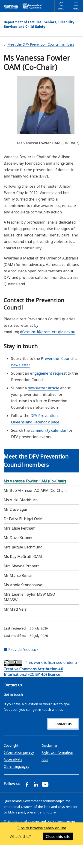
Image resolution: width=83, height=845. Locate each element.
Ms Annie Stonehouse (23, 584)
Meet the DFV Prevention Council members (40, 44)
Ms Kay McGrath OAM (23, 556)
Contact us (63, 724)
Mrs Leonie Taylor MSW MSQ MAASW (29, 597)
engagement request (48, 373)
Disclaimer (49, 745)
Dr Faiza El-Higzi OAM (23, 518)
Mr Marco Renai (18, 575)
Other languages (16, 766)
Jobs (45, 759)
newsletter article (43, 387)
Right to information (57, 752)
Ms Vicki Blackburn (21, 499)
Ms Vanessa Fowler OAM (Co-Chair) (35, 481)
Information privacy (19, 752)
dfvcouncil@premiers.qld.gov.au (47, 331)
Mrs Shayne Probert (21, 565)
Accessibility (13, 759)
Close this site (58, 836)
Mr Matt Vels (15, 609)
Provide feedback (23, 649)
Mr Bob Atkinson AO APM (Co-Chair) (36, 490)
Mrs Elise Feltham (19, 528)
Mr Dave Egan (16, 509)
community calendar (49, 430)
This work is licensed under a (40, 668)
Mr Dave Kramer (18, 537)
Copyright (11, 745)
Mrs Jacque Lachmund (23, 547)
